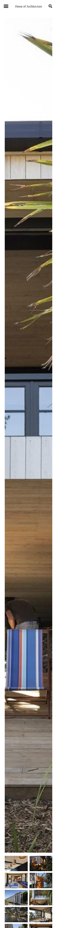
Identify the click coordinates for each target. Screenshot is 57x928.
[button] (6, 6)
